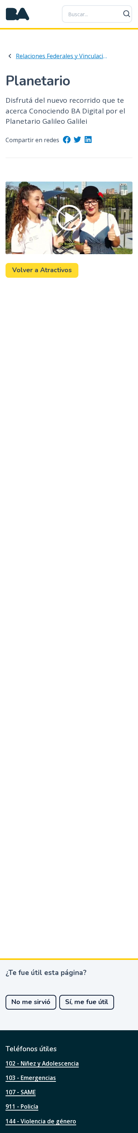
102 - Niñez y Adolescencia (42, 1063)
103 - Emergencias (31, 1078)
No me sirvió (30, 1001)
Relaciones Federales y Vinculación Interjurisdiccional (63, 56)
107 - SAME (21, 1092)
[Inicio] (17, 14)
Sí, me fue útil (86, 1001)
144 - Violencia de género (41, 1121)
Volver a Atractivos (42, 270)
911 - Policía (22, 1106)
